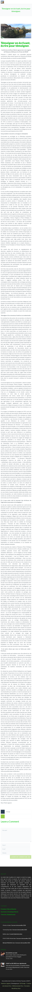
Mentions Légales (5, 983)
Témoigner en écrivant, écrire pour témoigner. (15, 44)
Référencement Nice (17, 986)
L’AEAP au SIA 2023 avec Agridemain (16, 963)
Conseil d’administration (15, 934)
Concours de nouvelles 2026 (18, 925)
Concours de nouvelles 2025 (19, 929)
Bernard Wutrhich (7, 942)
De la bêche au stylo (11, 952)
